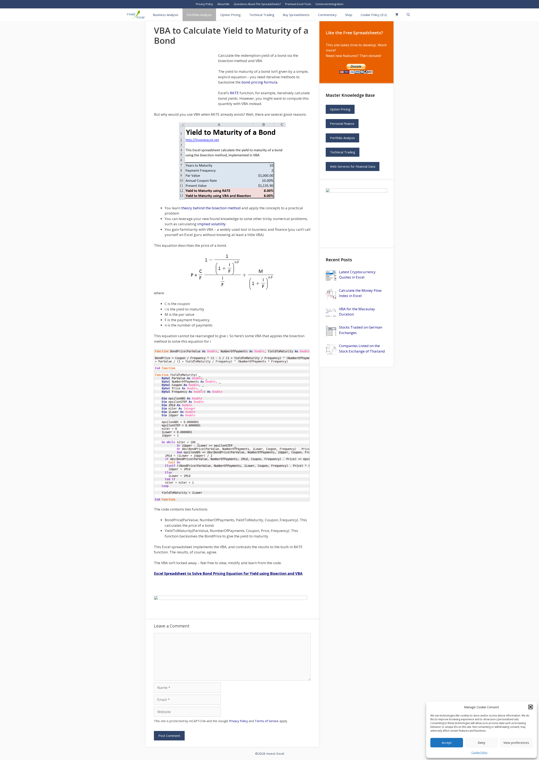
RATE (234, 92)
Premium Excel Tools (298, 4)
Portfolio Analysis (199, 15)
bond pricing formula (259, 82)
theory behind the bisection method (211, 208)
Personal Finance (342, 123)
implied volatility (211, 224)
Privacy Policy (204, 4)
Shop (348, 15)
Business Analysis (165, 15)
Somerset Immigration (329, 4)
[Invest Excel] (137, 14)
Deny (481, 742)
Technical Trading (261, 15)
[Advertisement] (185, 79)
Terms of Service (267, 721)
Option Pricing (230, 15)
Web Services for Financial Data (352, 166)
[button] (530, 707)
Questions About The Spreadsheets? (257, 4)
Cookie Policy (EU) (374, 15)
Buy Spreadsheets (296, 15)
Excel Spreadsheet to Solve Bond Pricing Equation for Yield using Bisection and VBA (228, 573)
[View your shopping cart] (397, 14)
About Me (223, 4)
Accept (447, 742)
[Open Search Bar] (408, 14)
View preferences (516, 742)
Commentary (327, 15)
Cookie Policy (479, 752)
